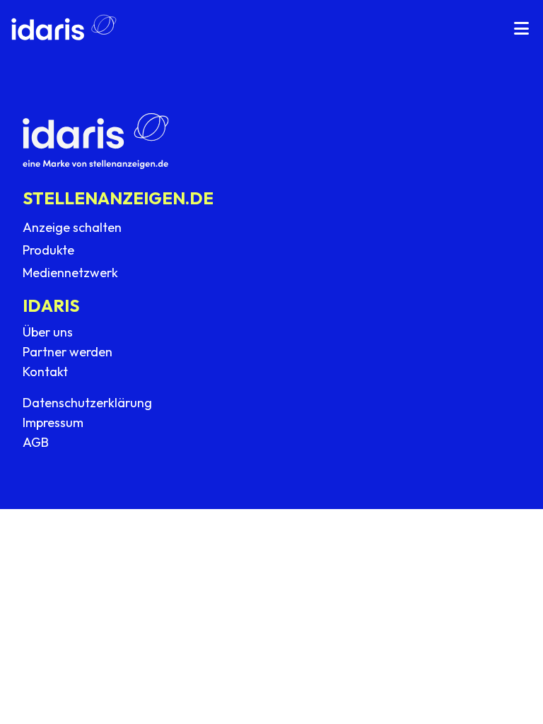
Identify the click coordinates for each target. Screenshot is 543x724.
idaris (51, 305)
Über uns (48, 332)
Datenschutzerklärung (87, 403)
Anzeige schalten (72, 227)
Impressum (53, 422)
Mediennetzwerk (70, 272)
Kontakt (45, 371)
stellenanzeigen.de (118, 198)
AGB (36, 442)
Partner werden (67, 352)
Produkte (48, 250)
